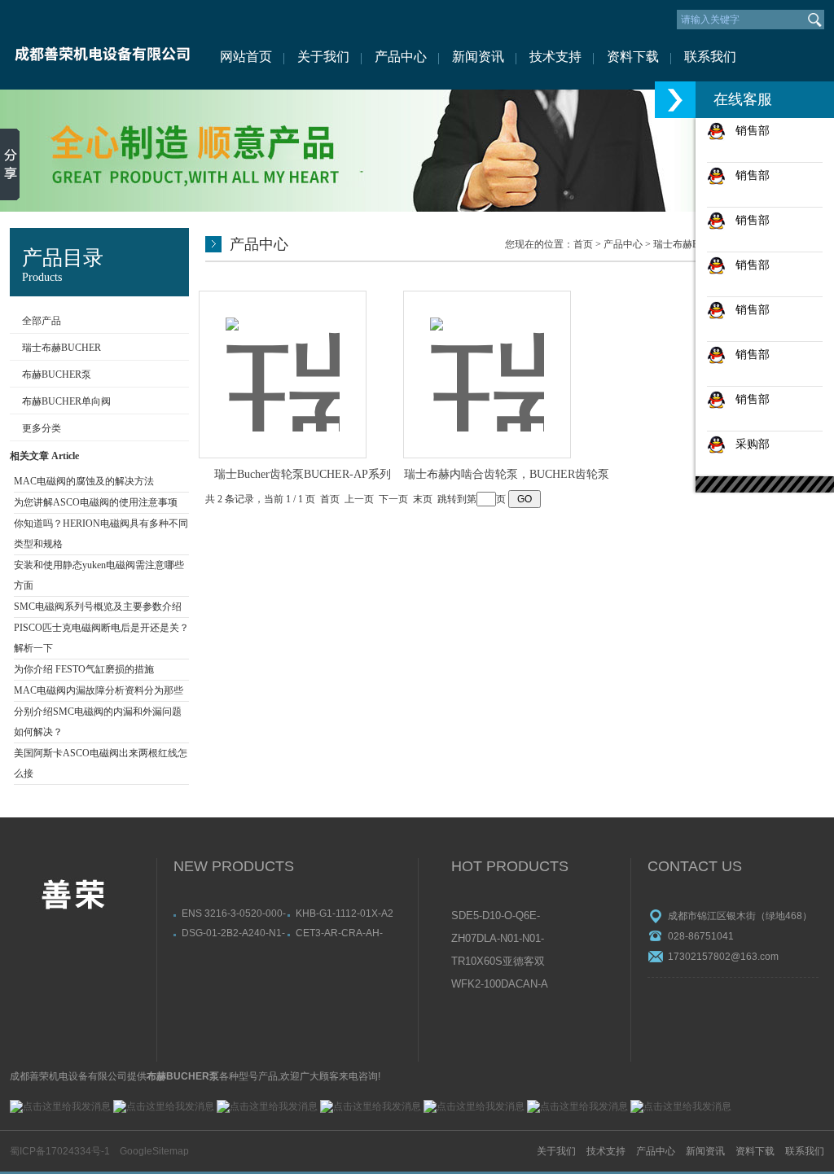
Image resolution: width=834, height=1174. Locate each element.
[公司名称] (101, 44)
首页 (583, 244)
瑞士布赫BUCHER (61, 347)
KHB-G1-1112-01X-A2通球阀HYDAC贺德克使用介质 (347, 913)
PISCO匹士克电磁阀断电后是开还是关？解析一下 (101, 638)
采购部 (748, 443)
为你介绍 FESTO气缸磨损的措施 (84, 669)
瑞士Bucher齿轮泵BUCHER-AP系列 (302, 474)
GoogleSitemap (154, 1151)
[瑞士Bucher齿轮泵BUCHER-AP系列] (283, 357)
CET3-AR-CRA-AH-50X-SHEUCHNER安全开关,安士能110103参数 (348, 933)
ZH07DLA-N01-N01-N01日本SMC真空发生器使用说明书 (498, 939)
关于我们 (323, 57)
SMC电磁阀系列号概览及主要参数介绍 (98, 606)
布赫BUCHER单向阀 (66, 401)
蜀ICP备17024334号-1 (60, 1151)
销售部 (748, 130)
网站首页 (246, 57)
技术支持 (555, 57)
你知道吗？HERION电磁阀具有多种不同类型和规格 (101, 534)
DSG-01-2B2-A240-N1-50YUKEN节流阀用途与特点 (234, 933)
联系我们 (710, 57)
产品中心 (401, 57)
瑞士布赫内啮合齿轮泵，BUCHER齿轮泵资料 (506, 475)
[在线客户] (675, 99)
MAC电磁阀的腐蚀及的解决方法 (84, 481)
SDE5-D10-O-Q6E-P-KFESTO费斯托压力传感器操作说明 (499, 916)
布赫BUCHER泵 (56, 374)
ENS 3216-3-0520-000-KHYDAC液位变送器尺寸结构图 (234, 913)
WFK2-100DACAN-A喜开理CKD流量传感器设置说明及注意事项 (499, 985)
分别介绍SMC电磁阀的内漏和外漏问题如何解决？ (98, 722)
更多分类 (41, 428)
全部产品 (41, 320)
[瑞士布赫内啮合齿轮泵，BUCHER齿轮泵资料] (487, 357)
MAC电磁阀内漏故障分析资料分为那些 (98, 690)
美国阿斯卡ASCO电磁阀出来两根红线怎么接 (100, 763)
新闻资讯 (478, 57)
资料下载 (633, 57)
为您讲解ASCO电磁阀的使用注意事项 (96, 502)
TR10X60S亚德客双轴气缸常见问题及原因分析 (498, 962)
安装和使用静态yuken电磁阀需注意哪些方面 (99, 575)
